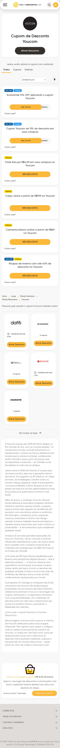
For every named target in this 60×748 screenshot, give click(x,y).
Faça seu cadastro (44, 693)
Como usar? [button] (10, 113)
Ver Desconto (30, 174)
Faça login (22, 693)
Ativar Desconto (30, 50)
